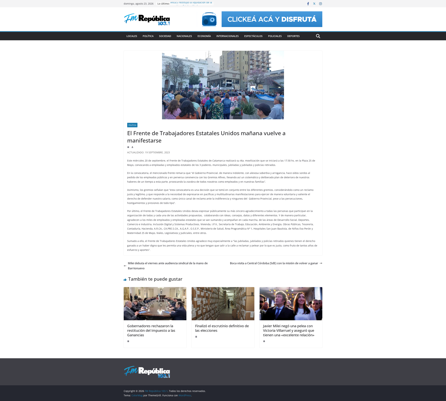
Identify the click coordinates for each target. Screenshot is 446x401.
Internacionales (227, 36)
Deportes (293, 36)
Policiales (275, 36)
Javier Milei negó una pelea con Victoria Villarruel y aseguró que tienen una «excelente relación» (288, 330)
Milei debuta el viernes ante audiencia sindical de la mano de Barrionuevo (168, 265)
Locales (131, 36)
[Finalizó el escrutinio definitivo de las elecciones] (223, 289)
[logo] (147, 367)
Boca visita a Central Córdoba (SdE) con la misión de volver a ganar (274, 263)
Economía (204, 36)
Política (148, 36)
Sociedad (165, 36)
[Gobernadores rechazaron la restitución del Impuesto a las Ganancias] (155, 289)
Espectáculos (253, 36)
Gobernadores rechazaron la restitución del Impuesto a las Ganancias (151, 330)
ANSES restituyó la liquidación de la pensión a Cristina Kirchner (191, 5)
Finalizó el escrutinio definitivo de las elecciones (222, 328)
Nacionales (184, 36)
